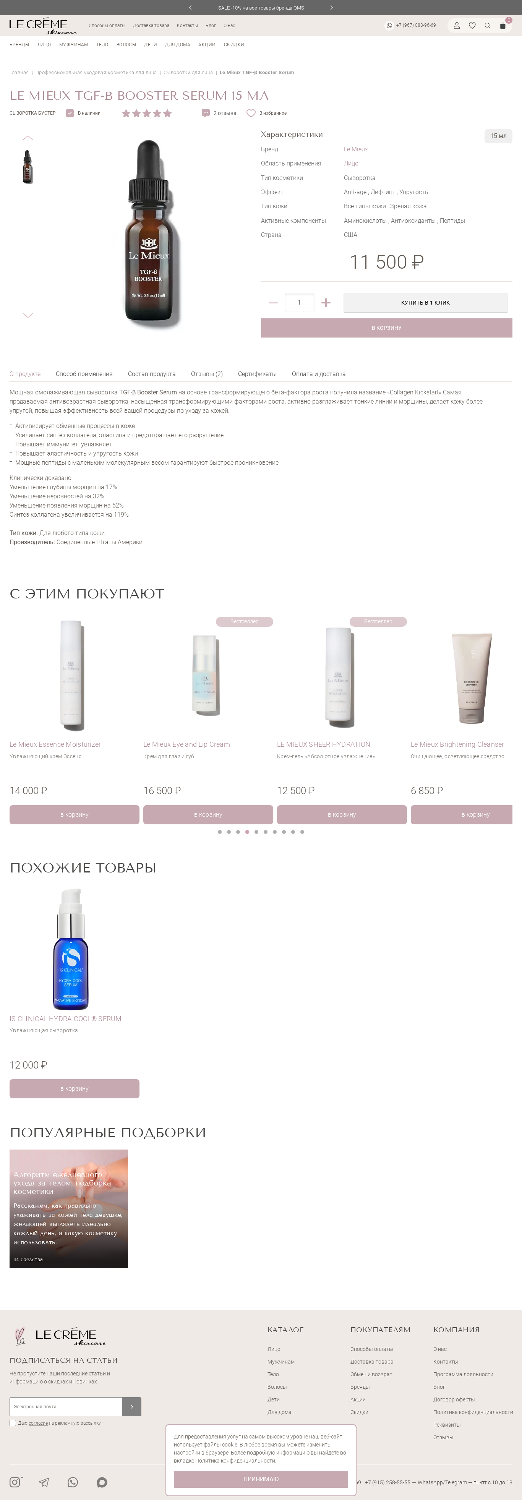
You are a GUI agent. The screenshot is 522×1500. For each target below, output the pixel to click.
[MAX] (102, 1482)
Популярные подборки (108, 1132)
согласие (38, 1423)
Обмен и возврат (371, 1374)
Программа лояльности (463, 1374)
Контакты (187, 25)
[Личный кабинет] (457, 25)
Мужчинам (73, 44)
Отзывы (443, 1437)
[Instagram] (15, 1482)
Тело (102, 44)
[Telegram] (44, 1482)
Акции (207, 44)
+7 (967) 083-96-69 (416, 25)
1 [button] (220, 832)
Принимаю (261, 1479)
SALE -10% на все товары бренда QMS (261, 7)
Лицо (44, 44)
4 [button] (247, 832)
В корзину (386, 328)
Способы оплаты (107, 25)
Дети (150, 44)
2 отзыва (225, 113)
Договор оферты (454, 1399)
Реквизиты (447, 1425)
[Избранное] (472, 25)
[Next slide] (332, 7)
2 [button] (229, 832)
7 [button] (275, 832)
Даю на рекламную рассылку (59, 1423)
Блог (211, 25)
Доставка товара (151, 25)
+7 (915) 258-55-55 (387, 1482)
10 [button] (302, 832)
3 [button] (238, 832)
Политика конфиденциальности (473, 1412)
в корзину (74, 814)
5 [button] (256, 832)
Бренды (19, 44)
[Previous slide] (190, 7)
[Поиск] (487, 25)
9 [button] (293, 832)
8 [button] (284, 832)
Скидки (234, 44)
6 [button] (265, 832)
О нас (229, 25)
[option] (76, 719)
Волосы (126, 44)
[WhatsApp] (73, 1482)
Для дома (177, 44)
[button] (28, 132)
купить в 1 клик (425, 303)
